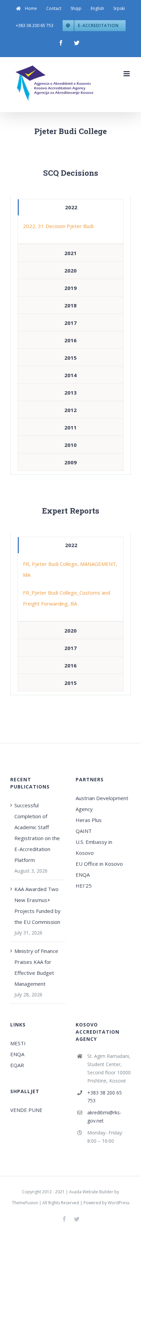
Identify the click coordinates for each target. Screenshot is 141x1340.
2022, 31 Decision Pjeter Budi (58, 226)
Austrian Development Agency (102, 803)
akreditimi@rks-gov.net (104, 1116)
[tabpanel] (70, 229)
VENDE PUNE (26, 1109)
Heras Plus (89, 820)
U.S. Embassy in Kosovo (94, 847)
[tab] (70, 207)
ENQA (83, 874)
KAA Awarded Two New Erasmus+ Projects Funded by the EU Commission (37, 905)
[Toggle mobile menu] (127, 73)
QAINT (84, 830)
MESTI (18, 1043)
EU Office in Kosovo (100, 863)
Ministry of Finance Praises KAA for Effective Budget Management (36, 967)
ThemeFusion (25, 1203)
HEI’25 (84, 885)
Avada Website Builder (91, 1192)
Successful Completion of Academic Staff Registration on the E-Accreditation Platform (37, 832)
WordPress (118, 1203)
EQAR (17, 1065)
